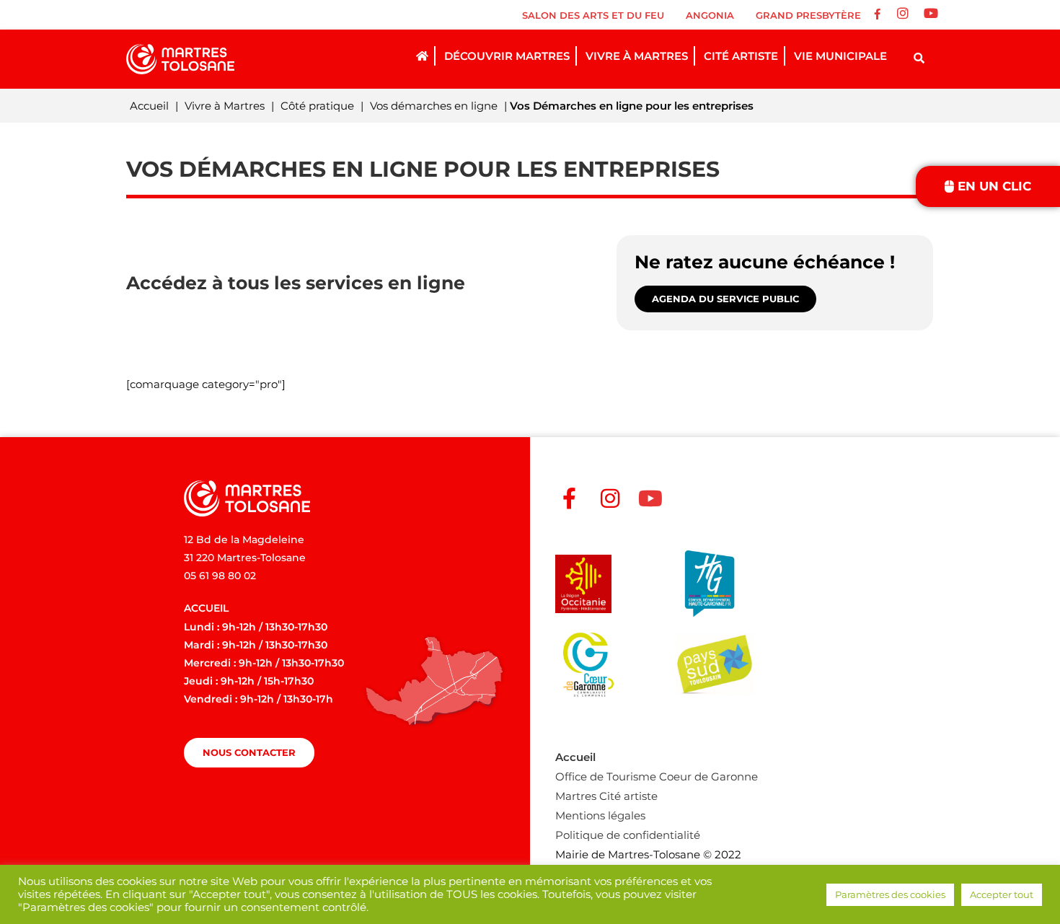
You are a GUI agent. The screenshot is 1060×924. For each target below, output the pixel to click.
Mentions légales (600, 815)
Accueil (149, 106)
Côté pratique (317, 106)
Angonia (710, 15)
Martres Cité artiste (606, 796)
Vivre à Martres (225, 106)
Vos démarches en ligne (434, 106)
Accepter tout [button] (1001, 894)
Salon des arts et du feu (593, 15)
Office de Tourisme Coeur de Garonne (656, 776)
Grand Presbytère (808, 15)
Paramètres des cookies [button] (890, 894)
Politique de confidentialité (627, 835)
